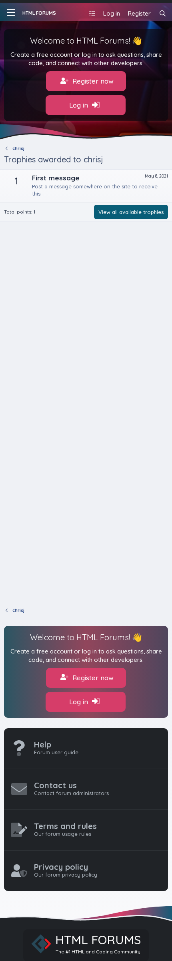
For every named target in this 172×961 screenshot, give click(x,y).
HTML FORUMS (39, 13)
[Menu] (11, 12)
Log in (79, 105)
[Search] (162, 13)
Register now (92, 81)
